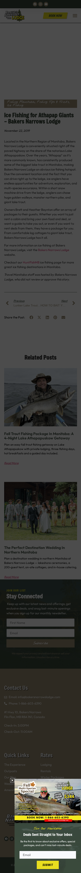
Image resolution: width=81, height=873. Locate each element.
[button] (12, 780)
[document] (40, 436)
